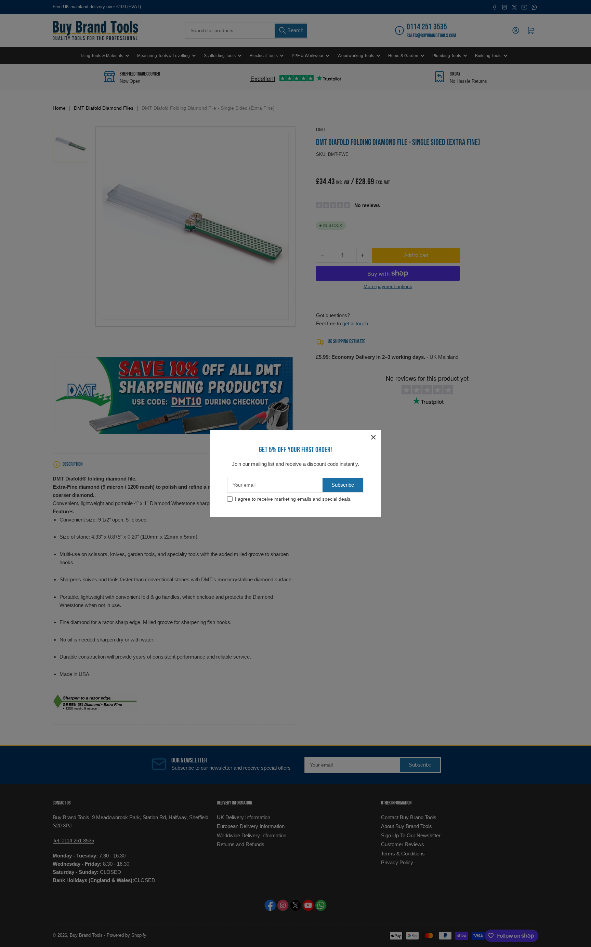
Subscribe (342, 485)
